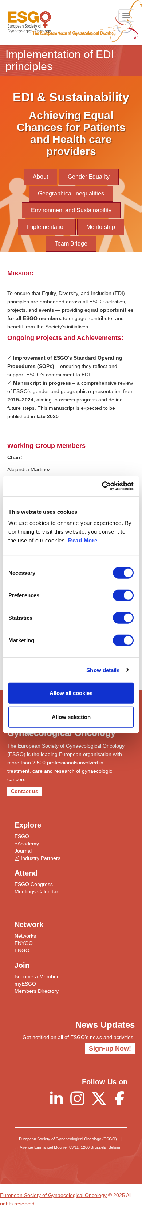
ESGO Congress (34, 884)
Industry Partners (40, 858)
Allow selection (71, 716)
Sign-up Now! (110, 1048)
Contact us (24, 791)
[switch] (123, 595)
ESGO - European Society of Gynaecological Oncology (29, 22)
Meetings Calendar (36, 891)
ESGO (22, 836)
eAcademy (27, 843)
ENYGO (24, 943)
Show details (102, 670)
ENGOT (24, 950)
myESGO (25, 984)
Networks (25, 936)
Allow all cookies (71, 693)
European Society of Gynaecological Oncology (53, 1195)
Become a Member (37, 976)
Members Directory (37, 991)
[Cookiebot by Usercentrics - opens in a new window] (102, 486)
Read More (83, 540)
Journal (23, 851)
